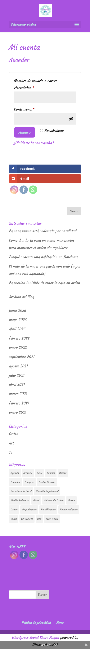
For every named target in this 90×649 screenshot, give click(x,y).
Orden (13, 434)
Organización (29, 509)
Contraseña (33, 109)
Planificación (48, 509)
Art (11, 443)
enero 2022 (18, 347)
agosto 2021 (18, 366)
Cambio (51, 472)
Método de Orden (54, 500)
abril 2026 (17, 329)
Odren (71, 500)
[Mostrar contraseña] (71, 118)
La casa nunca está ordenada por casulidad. (43, 231)
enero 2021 (17, 412)
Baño (39, 472)
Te (10, 452)
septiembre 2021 (22, 357)
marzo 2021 (18, 393)
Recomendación (69, 509)
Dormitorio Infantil (21, 491)
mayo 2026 (18, 320)
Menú (36, 500)
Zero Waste (52, 518)
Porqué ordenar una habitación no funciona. (44, 257)
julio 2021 (16, 375)
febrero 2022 (19, 338)
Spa (39, 518)
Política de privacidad (36, 623)
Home (60, 623)
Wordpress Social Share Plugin (36, 637)
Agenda (15, 472)
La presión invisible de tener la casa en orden (44, 283)
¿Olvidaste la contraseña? (33, 143)
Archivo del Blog (21, 297)
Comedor (15, 482)
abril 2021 (17, 384)
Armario (27, 472)
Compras (29, 482)
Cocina (63, 472)
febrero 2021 (19, 403)
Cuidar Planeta (47, 482)
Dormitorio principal (47, 491)
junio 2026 (17, 310)
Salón (14, 518)
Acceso (25, 132)
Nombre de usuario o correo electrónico (36, 84)
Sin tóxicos (27, 518)
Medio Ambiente (20, 500)
